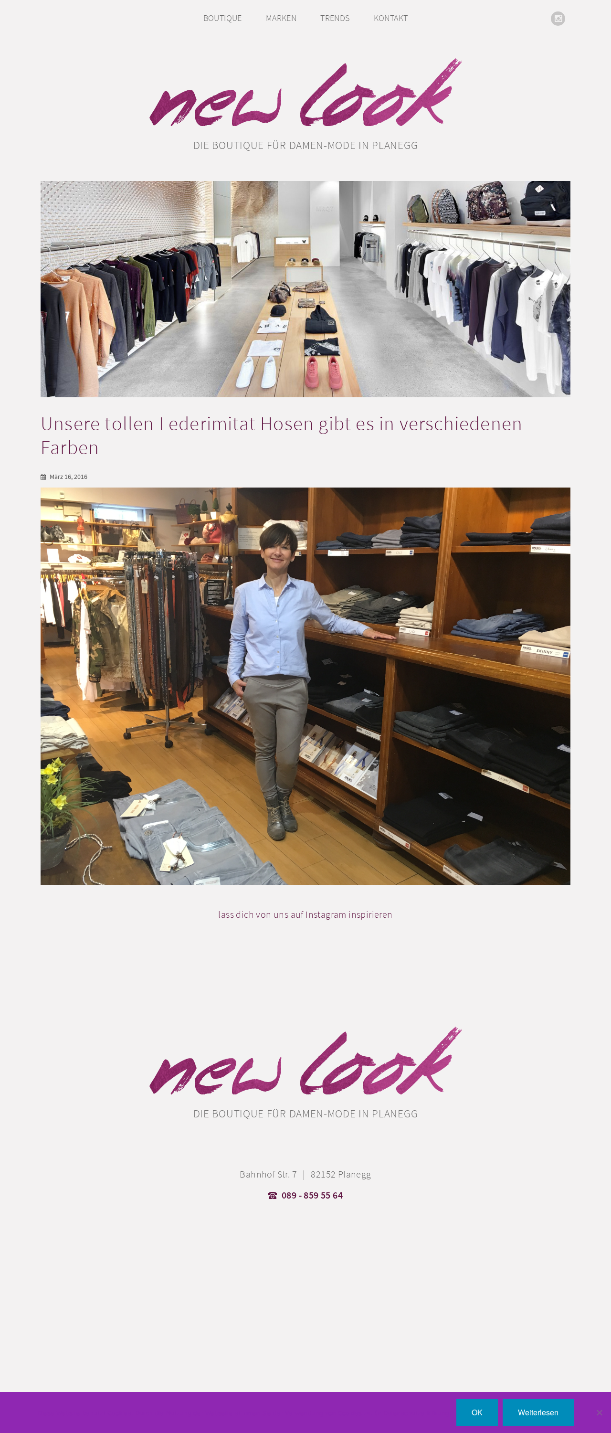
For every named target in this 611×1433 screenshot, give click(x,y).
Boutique (222, 17)
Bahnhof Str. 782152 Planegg (305, 1174)
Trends (334, 17)
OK (477, 1412)
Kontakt (391, 17)
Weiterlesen (538, 1412)
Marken (281, 17)
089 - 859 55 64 (312, 1195)
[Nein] (599, 1412)
